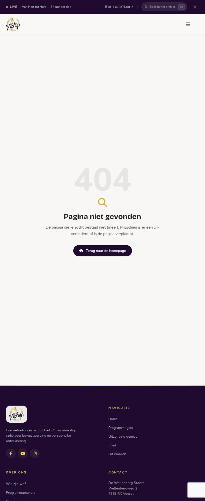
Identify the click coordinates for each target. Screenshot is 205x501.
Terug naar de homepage (106, 250)
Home (113, 419)
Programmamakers (21, 492)
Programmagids (120, 427)
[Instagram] (35, 453)
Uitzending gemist (122, 436)
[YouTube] (23, 453)
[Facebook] (11, 453)
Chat (112, 445)
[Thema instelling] (195, 7)
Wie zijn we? (16, 483)
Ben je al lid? (119, 7)
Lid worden (117, 454)
